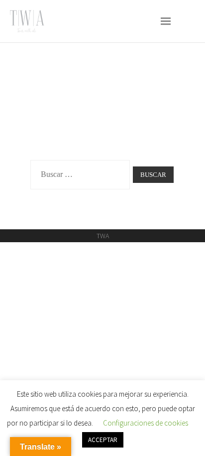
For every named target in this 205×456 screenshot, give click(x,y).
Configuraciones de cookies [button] (145, 423)
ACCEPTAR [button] (102, 440)
